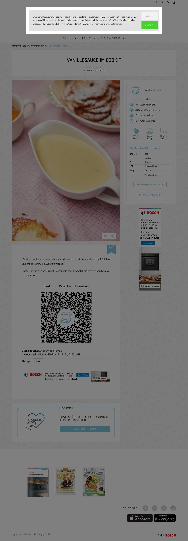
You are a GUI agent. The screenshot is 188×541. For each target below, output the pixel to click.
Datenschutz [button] (116, 23)
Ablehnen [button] (150, 16)
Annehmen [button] (149, 25)
